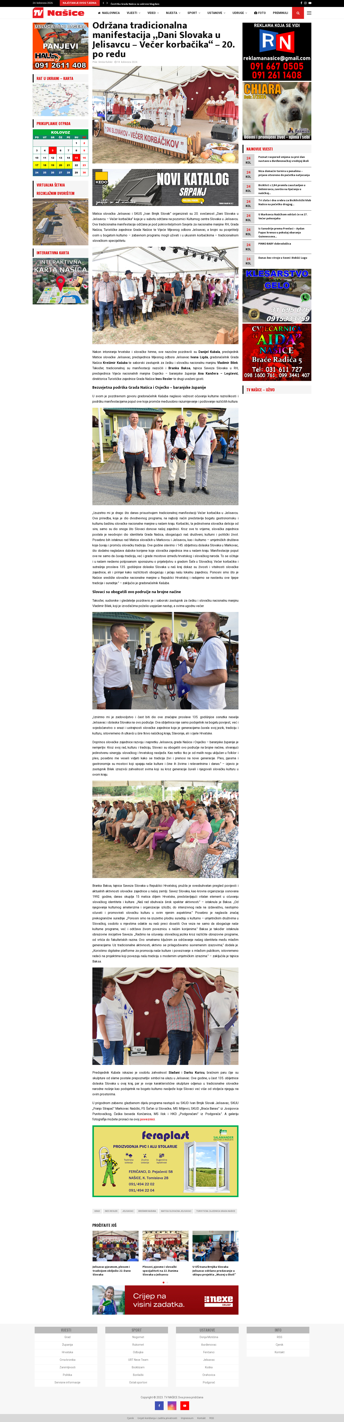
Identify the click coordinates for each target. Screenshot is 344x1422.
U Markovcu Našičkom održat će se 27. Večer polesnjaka (282, 216)
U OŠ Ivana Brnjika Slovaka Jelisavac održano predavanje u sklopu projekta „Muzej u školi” (214, 1270)
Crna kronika (67, 1359)
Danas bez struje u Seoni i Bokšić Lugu (282, 257)
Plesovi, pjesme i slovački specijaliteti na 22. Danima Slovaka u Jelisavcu (160, 1270)
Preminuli (280, 13)
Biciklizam (138, 1367)
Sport (192, 13)
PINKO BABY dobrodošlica (274, 243)
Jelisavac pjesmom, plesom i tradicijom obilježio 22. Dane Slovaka (112, 1270)
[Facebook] (159, 1405)
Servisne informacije (67, 1382)
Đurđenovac (208, 1344)
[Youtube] (184, 1405)
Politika (67, 1374)
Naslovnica (111, 13)
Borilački (138, 1374)
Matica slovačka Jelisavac (176, 1211)
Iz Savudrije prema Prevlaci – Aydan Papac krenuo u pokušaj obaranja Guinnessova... (281, 232)
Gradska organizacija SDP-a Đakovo (131, 4)
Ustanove (214, 13)
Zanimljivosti (67, 1367)
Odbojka (138, 1352)
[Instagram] (172, 1405)
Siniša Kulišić (105, 62)
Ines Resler (111, 1211)
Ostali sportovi (138, 1382)
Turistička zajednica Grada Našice (215, 1211)
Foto (262, 13)
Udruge (238, 13)
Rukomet (138, 1344)
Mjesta (171, 13)
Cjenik (279, 1344)
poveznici (147, 1119)
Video (152, 13)
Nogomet (138, 1337)
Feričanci (208, 1352)
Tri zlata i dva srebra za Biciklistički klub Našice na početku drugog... (284, 202)
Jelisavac (127, 1211)
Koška (209, 1367)
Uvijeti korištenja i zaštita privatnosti (157, 1418)
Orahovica (208, 1374)
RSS (279, 1337)
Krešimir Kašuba (147, 1211)
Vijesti (132, 13)
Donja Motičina (209, 1337)
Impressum (187, 1418)
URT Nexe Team (138, 1359)
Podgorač (209, 1382)
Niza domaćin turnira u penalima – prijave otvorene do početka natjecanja (284, 173)
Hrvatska (67, 1352)
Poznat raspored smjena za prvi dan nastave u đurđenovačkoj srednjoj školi (283, 159)
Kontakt (279, 1352)
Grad (97, 1211)
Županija (67, 1344)
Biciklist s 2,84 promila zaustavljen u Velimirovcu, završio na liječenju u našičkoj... (281, 189)
